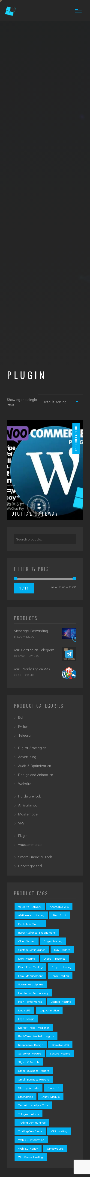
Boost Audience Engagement (36, 932)
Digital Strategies (32, 747)
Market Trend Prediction (34, 1027)
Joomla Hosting (61, 1001)
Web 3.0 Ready (28, 1148)
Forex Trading (60, 976)
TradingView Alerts (30, 1131)
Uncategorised (30, 865)
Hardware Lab (29, 796)
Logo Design (26, 1019)
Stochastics (25, 1096)
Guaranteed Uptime (30, 984)
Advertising (27, 756)
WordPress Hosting (30, 1157)
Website (24, 783)
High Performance (30, 1001)
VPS (21, 823)
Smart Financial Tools (35, 856)
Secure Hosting (60, 1053)
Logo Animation (49, 1010)
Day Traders (62, 950)
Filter (23, 588)
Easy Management (30, 976)
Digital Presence (55, 958)
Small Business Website (33, 1079)
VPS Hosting (59, 1131)
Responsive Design (30, 1045)
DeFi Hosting (26, 958)
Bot (21, 717)
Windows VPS (55, 1148)
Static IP (53, 1088)
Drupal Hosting (61, 967)
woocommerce (30, 844)
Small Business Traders (33, 1070)
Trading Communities (31, 1122)
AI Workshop (27, 805)
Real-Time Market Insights (36, 1036)
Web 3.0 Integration (31, 1140)
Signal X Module (28, 1062)
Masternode (28, 814)
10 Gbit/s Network (29, 906)
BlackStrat (59, 915)
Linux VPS (24, 1010)
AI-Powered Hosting (31, 915)
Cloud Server (26, 941)
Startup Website (28, 1088)
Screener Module (29, 1053)
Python (23, 726)
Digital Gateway (35, 514)
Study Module (51, 1096)
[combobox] (59, 401)
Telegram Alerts (28, 1114)
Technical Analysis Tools (33, 1105)
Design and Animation (35, 774)
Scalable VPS (60, 1045)
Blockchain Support (30, 924)
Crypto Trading (53, 941)
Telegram (25, 735)
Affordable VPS (59, 906)
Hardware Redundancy (33, 993)
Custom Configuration (31, 950)
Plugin (22, 835)
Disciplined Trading (30, 967)
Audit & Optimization (34, 765)
